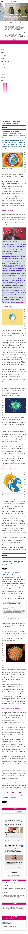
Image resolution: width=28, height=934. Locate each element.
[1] (22, 361)
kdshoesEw (5, 105)
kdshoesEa (4, 83)
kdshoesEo (4, 97)
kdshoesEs (4, 101)
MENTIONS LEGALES (7, 929)
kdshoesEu (4, 103)
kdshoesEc (4, 85)
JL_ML (2, 58)
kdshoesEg (4, 89)
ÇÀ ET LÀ (3, 55)
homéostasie (10, 789)
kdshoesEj (4, 92)
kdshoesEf (4, 88)
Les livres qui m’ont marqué (8, 71)
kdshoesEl (4, 94)
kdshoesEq (4, 99)
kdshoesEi (4, 91)
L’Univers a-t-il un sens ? (16, 792)
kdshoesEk (4, 93)
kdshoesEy (4, 107)
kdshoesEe (4, 87)
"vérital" (14, 895)
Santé (2, 80)
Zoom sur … (4, 43)
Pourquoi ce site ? (5, 61)
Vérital (3, 52)
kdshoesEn (4, 96)
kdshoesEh (4, 90)
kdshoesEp (4, 98)
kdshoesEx (4, 106)
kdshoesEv (4, 104)
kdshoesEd (4, 86)
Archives (3, 74)
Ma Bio (3, 64)
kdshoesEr (4, 100)
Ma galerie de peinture (7, 68)
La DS (2, 49)
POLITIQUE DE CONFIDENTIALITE (10, 926)
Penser (3, 46)
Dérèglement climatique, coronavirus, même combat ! (12, 122)
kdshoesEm (5, 95)
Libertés (3, 77)
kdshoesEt (4, 102)
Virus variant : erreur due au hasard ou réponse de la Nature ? (12, 562)
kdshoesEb (4, 84)
